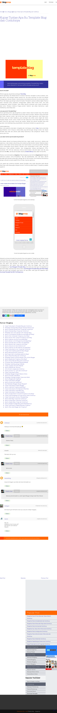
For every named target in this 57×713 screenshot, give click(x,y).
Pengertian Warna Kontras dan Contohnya (37, 626)
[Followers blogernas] (51, 667)
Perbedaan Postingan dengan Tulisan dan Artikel (17, 377)
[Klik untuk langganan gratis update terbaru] (19, 316)
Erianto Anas (9, 436)
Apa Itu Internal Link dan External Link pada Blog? (17, 347)
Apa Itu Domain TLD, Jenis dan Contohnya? (16, 370)
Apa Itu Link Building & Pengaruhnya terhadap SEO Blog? (19, 334)
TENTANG (51, 2)
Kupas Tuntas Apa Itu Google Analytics (15, 392)
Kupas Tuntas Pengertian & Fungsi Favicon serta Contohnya (20, 395)
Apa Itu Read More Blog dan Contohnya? (15, 355)
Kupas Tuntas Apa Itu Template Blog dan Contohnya (23, 19)
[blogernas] (5, 3)
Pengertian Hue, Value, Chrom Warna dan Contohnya (39, 628)
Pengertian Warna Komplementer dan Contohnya (38, 621)
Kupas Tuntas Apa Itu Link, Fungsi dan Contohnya (17, 349)
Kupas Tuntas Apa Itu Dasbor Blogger (14, 385)
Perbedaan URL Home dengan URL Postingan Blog (18, 332)
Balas (7, 430)
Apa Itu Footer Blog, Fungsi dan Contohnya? (16, 400)
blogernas (37, 711)
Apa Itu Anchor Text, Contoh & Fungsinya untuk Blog (18, 337)
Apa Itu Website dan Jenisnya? (13, 367)
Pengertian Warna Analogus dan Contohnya (37, 631)
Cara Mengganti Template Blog (17, 267)
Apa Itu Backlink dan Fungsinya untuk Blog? (16, 344)
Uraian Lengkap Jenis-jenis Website (14, 365)
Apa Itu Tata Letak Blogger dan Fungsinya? (16, 407)
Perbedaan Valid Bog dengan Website (14, 364)
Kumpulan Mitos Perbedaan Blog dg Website (16, 362)
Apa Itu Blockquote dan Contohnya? (14, 352)
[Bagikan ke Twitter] (6, 316)
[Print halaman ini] (13, 316)
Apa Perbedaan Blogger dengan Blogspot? (16, 384)
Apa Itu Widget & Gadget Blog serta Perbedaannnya (18, 403)
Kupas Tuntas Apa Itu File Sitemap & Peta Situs (17, 389)
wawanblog (7, 478)
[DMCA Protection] (51, 650)
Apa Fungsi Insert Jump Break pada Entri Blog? (17, 354)
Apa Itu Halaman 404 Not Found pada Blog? (16, 339)
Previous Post (44, 578)
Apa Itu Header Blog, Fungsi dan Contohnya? (16, 402)
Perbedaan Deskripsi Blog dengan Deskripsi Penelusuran (19, 327)
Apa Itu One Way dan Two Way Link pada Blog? (17, 342)
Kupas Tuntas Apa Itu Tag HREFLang (14, 390)
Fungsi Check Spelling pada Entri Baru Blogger (17, 350)
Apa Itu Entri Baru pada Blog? (12, 375)
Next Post (2, 578)
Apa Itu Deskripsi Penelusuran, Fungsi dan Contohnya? (19, 329)
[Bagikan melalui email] (11, 316)
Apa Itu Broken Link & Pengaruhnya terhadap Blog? (18, 341)
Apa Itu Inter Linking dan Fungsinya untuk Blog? (17, 336)
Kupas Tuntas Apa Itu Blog (11, 372)
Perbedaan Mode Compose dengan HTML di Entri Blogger (20, 357)
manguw (6, 506)
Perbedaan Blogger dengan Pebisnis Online (16, 374)
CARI (45, 2)
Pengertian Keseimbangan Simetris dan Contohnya (38, 641)
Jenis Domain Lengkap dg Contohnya (14, 369)
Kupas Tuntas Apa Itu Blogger (12, 380)
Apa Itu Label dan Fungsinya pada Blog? (15, 387)
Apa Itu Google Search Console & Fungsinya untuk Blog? (19, 393)
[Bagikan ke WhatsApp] (8, 316)
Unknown (7, 423)
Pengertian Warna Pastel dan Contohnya (36, 638)
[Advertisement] (24, 43)
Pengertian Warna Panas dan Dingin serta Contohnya (39, 623)
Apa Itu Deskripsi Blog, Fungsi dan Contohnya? (17, 331)
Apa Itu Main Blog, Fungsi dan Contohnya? (16, 398)
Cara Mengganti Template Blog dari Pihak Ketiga (36, 268)
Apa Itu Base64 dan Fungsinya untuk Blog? (16, 359)
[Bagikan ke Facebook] (3, 316)
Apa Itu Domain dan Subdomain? (13, 382)
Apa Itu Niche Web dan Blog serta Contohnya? (17, 360)
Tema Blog (23, 94)
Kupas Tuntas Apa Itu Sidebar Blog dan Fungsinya (17, 405)
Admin (6, 519)
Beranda (23, 578)
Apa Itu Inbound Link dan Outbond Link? (15, 346)
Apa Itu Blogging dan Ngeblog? (13, 379)
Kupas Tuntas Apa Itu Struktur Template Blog (16, 397)
